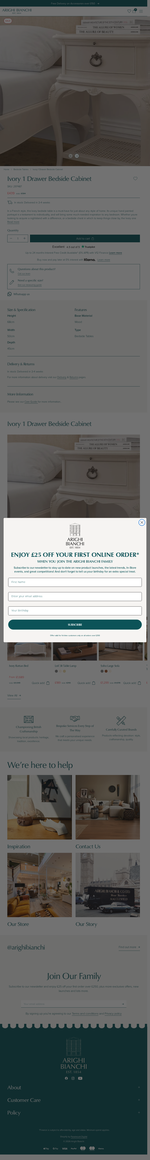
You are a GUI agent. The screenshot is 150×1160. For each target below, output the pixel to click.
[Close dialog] (142, 522)
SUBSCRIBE (75, 624)
